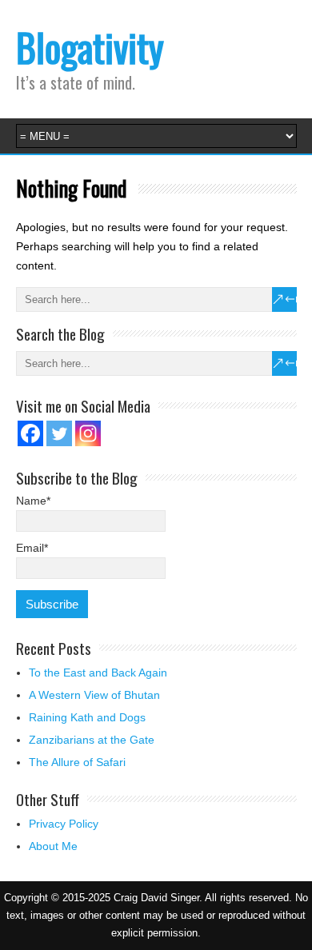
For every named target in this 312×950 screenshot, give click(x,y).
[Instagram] (88, 433)
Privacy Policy (63, 823)
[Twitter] (59, 433)
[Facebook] (30, 433)
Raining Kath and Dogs (87, 717)
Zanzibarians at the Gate (91, 739)
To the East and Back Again (98, 672)
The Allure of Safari (77, 762)
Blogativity (90, 46)
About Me (53, 846)
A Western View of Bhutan (94, 695)
